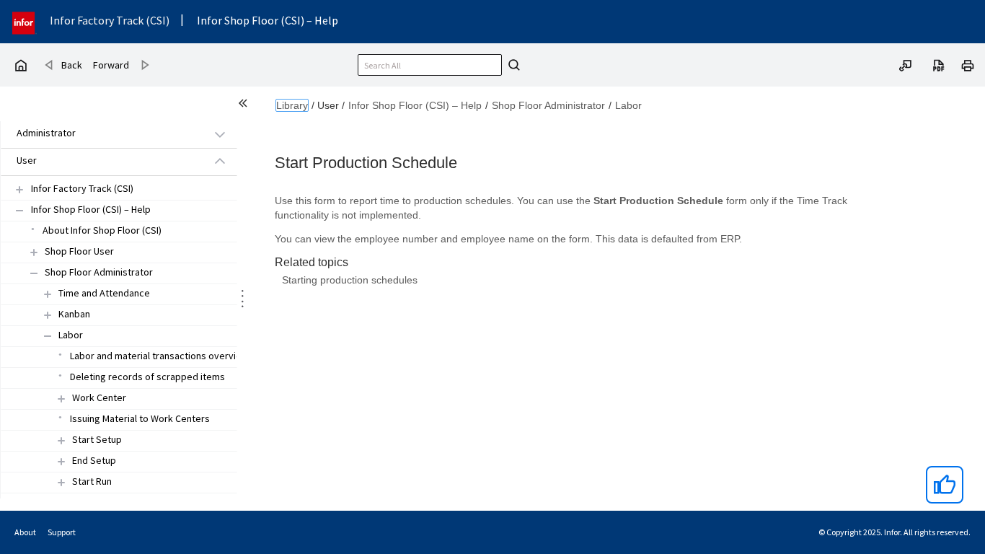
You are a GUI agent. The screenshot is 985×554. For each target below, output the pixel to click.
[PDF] (939, 64)
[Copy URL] (906, 64)
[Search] (512, 65)
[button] (102, 134)
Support (62, 532)
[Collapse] (34, 273)
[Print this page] (967, 64)
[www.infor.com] (24, 21)
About (25, 532)
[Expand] (34, 252)
